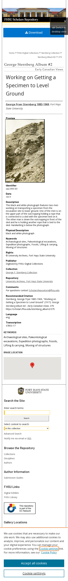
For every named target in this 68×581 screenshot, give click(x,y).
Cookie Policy (49, 552)
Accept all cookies (34, 563)
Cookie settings (49, 548)
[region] (34, 554)
